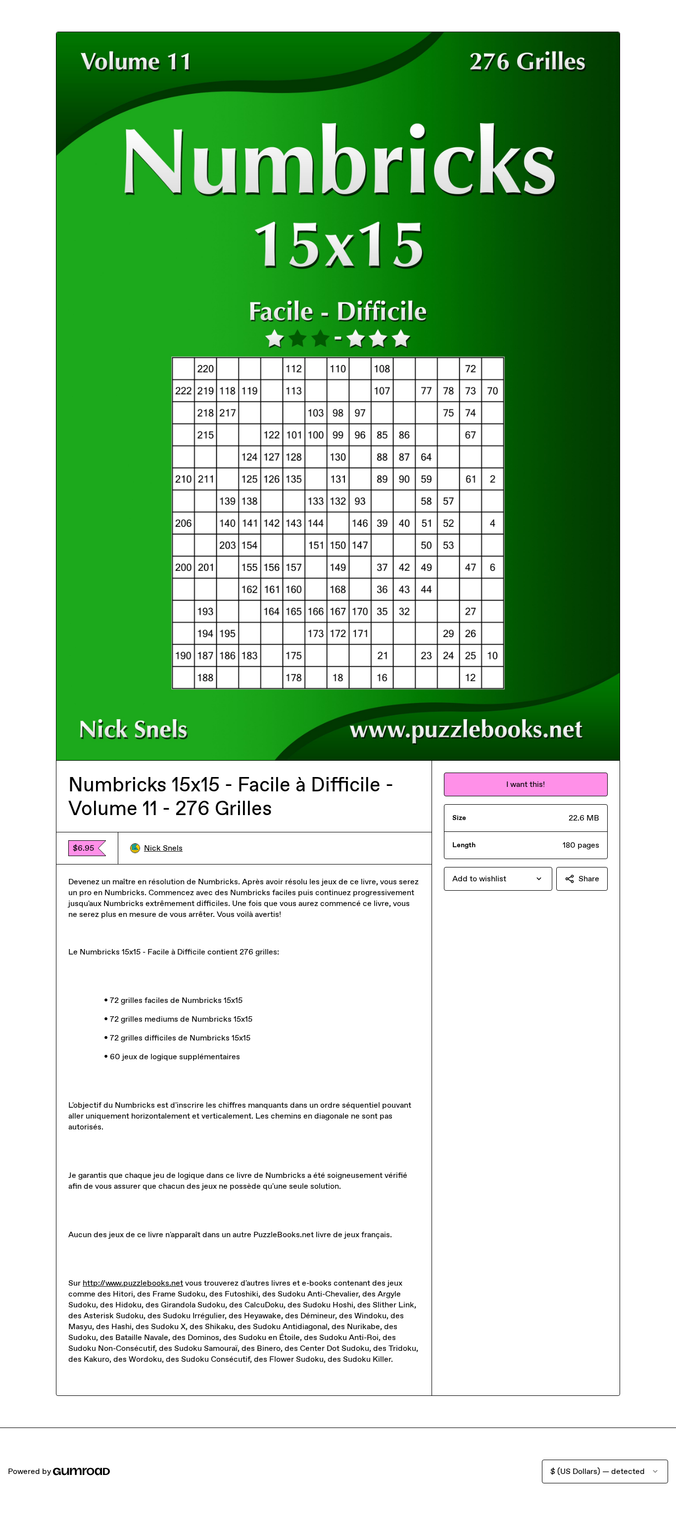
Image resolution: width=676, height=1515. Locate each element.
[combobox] (498, 879)
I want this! (525, 784)
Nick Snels (163, 848)
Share (589, 878)
